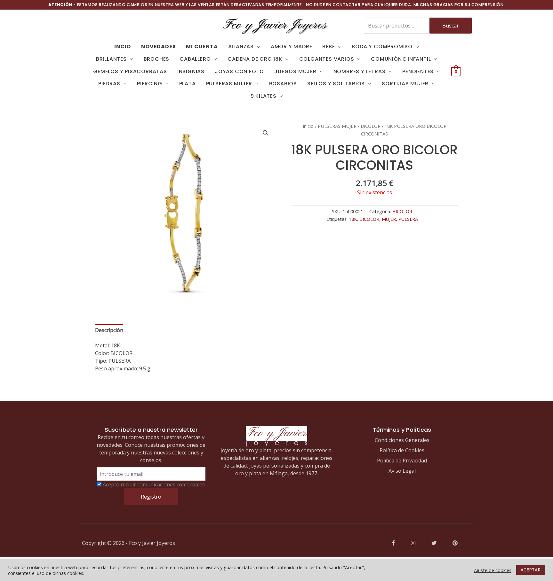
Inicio (308, 126)
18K (353, 219)
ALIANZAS (241, 46)
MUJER (389, 219)
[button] (265, 133)
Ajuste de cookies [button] (492, 570)
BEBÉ (328, 46)
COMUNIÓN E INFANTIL (401, 59)
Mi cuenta (202, 46)
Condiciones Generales (402, 440)
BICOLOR (371, 126)
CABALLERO (195, 59)
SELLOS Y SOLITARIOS (336, 83)
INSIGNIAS (190, 71)
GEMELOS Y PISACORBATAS (130, 71)
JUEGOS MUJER (295, 71)
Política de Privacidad (402, 460)
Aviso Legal (402, 470)
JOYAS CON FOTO (239, 71)
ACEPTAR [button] (531, 570)
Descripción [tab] (109, 330)
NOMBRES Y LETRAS (359, 71)
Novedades (158, 46)
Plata (187, 83)
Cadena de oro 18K (255, 59)
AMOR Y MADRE (291, 46)
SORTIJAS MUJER (405, 83)
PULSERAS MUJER (229, 83)
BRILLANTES (111, 59)
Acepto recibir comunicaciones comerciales (154, 484)
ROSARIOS (283, 83)
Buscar (450, 25)
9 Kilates (263, 96)
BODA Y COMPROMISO (382, 46)
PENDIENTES (418, 71)
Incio (122, 46)
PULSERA (408, 219)
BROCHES (157, 59)
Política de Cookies (402, 450)
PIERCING (149, 83)
